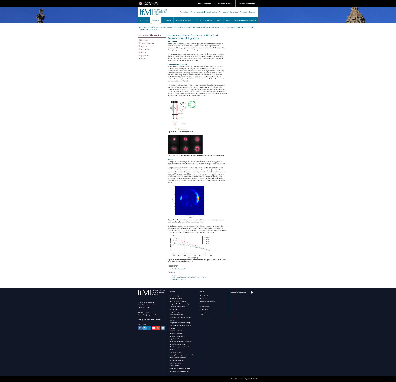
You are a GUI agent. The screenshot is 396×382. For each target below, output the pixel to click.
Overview (143, 40)
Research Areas (146, 43)
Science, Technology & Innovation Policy (182, 355)
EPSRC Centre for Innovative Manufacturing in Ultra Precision (204, 27)
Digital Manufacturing (176, 315)
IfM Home (142, 27)
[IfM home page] (153, 13)
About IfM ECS (204, 296)
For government (204, 306)
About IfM (144, 20)
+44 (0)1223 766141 (143, 312)
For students (223, 12)
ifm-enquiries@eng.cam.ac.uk (147, 315)
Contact (142, 58)
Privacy (158, 320)
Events (218, 20)
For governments (197, 12)
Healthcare (173, 328)
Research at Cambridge (247, 4)
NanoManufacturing (176, 352)
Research (156, 20)
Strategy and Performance (178, 358)
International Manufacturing (178, 344)
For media (243, 12)
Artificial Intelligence (176, 296)
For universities (211, 12)
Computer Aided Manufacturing (179, 304)
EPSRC (174, 275)
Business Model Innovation (178, 301)
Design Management (176, 312)
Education (167, 20)
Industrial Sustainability (177, 336)
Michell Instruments (178, 279)
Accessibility (234, 379)
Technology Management (177, 363)
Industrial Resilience (176, 333)
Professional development (208, 301)
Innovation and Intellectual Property (181, 341)
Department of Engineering (245, 20)
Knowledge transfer (183, 20)
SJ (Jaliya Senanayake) (179, 269)
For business (184, 12)
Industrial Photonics (162, 27)
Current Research (176, 27)
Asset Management (176, 298)
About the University (225, 4)
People (198, 20)
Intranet (252, 12)
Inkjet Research (174, 339)
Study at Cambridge (204, 4)
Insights (208, 20)
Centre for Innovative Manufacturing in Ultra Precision (190, 277)
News (228, 20)
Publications (144, 49)
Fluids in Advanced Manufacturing (180, 325)
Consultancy (203, 298)
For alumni (234, 12)
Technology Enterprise (177, 360)
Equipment (144, 55)
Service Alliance (174, 366)
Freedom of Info (149, 320)
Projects (143, 46)
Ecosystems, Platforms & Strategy (180, 323)
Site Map (140, 320)
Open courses (204, 312)
